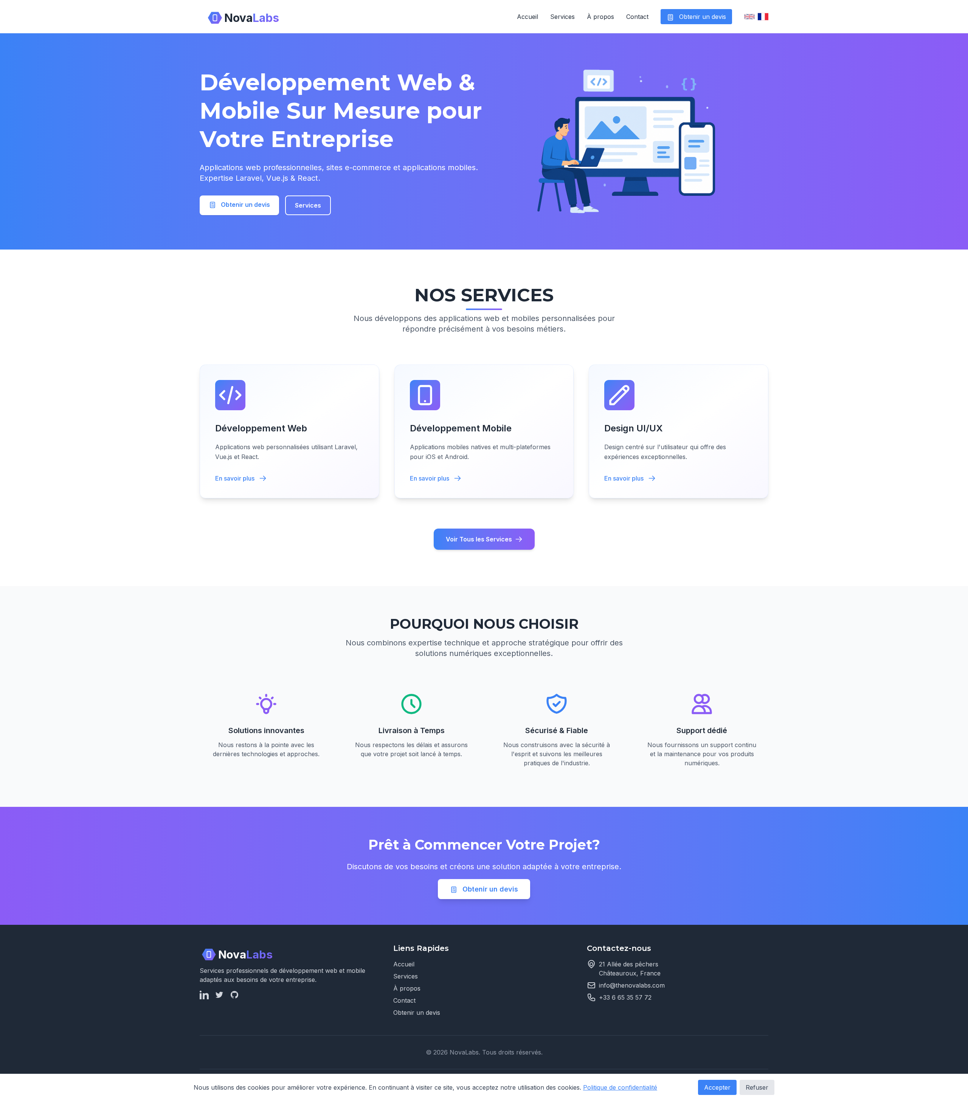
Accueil (527, 16)
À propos (600, 16)
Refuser (757, 1087)
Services (562, 16)
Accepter (717, 1087)
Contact (637, 16)
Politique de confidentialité (620, 1087)
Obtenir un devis (701, 16)
